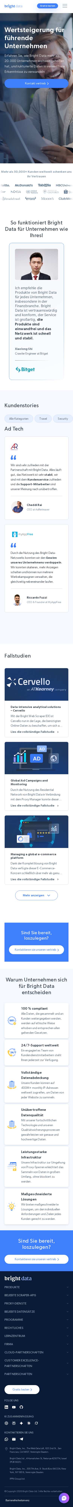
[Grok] (36, 1423)
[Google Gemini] (21, 1423)
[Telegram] (21, 1439)
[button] (43, 419)
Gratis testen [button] (47, 5)
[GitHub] (21, 1407)
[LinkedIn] (6, 1407)
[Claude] (29, 1423)
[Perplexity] (14, 1423)
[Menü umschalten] (65, 6)
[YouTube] (14, 1407)
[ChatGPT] (6, 1423)
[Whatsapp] (6, 1439)
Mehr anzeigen (33, 895)
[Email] (14, 1439)
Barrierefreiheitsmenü (17, 1500)
